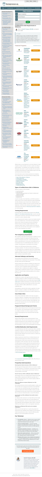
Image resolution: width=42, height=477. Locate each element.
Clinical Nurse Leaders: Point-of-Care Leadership (7, 116)
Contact (34, 1)
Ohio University (26, 111)
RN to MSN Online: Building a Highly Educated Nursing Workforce (7, 56)
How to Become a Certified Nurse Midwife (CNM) (7, 102)
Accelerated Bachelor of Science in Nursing (26, 137)
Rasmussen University (26, 56)
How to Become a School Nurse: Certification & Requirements (7, 99)
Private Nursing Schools (6, 51)
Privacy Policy (22, 474)
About (31, 1)
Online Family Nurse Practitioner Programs (6, 93)
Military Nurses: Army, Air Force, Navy (6, 125)
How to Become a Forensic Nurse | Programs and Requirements (7, 137)
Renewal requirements (20, 184)
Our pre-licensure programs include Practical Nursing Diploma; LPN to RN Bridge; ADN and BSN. (27, 61)
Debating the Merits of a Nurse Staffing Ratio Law (7, 61)
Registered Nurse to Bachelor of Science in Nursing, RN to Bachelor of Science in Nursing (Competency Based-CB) (27, 148)
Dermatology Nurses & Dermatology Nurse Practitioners (6, 141)
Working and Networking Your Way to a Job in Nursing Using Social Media (7, 77)
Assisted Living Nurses (6, 120)
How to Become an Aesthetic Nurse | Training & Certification (7, 144)
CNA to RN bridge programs (21, 352)
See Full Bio (32, 467)
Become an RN (10, 8)
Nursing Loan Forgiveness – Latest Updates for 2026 (7, 37)
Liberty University (26, 80)
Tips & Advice (37, 8)
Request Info (35, 50)
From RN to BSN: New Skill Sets (7, 53)
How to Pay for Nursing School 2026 (7, 31)
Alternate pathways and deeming (22, 180)
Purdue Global (25, 67)
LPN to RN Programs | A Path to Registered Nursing (7, 43)
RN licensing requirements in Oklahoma (33, 206)
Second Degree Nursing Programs (6, 80)
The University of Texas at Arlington (26, 155)
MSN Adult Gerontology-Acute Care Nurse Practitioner (26, 115)
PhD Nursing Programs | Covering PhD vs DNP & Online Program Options (6, 40)
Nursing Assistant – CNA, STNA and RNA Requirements (7, 18)
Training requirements (20, 178)
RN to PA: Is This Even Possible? (6, 66)
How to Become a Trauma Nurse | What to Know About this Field (7, 134)
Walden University (26, 94)
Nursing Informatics (6, 117)
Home (28, 1)
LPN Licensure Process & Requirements (7, 16)
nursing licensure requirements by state (23, 358)
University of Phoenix (26, 141)
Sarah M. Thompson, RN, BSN (27, 29)
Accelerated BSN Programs (7, 69)
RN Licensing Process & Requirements (6, 13)
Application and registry (20, 181)
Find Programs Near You (27, 451)
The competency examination (21, 179)
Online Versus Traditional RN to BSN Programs (7, 88)
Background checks (19, 183)
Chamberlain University (27, 49)
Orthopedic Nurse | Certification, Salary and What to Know (7, 128)
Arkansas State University (26, 132)
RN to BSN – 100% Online (26, 160)
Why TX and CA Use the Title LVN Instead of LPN (7, 86)
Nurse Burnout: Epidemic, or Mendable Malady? (7, 63)
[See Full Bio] (35, 468)
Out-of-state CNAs (19, 182)
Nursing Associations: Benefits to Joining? (7, 71)
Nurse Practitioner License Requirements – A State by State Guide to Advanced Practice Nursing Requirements (7, 22)
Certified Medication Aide (20, 185)
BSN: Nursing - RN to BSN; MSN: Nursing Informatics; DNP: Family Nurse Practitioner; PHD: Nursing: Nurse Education (26, 87)
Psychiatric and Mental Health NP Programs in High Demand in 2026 (7, 107)
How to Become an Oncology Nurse (7, 105)
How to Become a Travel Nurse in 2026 (6, 29)
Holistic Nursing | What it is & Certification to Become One (7, 131)
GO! (28, 22)
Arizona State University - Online (26, 122)
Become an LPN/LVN (20, 8)
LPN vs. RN (29, 8)
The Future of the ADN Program (6, 49)
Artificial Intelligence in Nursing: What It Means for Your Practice (7, 111)
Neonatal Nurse (5, 113)
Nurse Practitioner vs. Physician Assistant (6, 91)
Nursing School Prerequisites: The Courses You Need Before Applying (7, 34)
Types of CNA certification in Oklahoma (23, 177)
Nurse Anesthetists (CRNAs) (7, 119)
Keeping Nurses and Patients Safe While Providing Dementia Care (7, 46)
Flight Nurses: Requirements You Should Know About (7, 123)
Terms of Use (27, 474)
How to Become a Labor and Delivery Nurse (7, 147)
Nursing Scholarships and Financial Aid (7, 74)
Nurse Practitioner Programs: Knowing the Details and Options (7, 83)
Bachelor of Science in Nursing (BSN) (27, 52)
